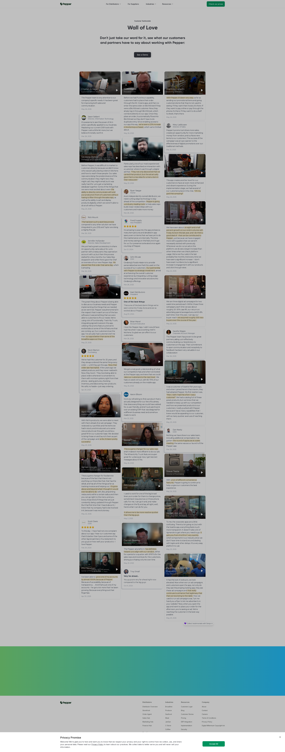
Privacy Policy (97, 744)
